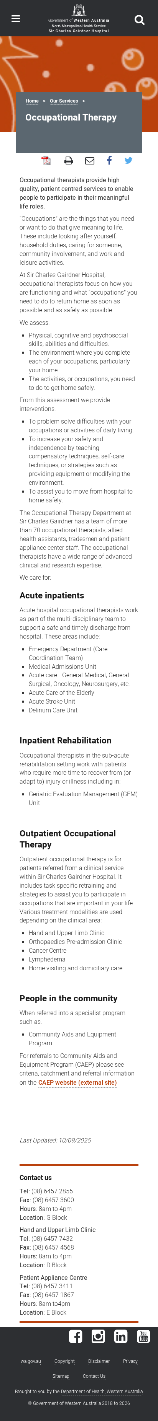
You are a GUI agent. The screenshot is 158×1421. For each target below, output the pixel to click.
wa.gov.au (31, 1361)
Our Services (64, 101)
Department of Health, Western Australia (102, 1391)
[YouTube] (143, 1340)
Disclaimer (99, 1361)
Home (32, 101)
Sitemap (61, 1376)
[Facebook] (75, 1340)
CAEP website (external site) (77, 1082)
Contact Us (94, 1376)
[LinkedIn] (121, 1340)
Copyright (64, 1361)
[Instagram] (98, 1340)
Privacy (130, 1361)
